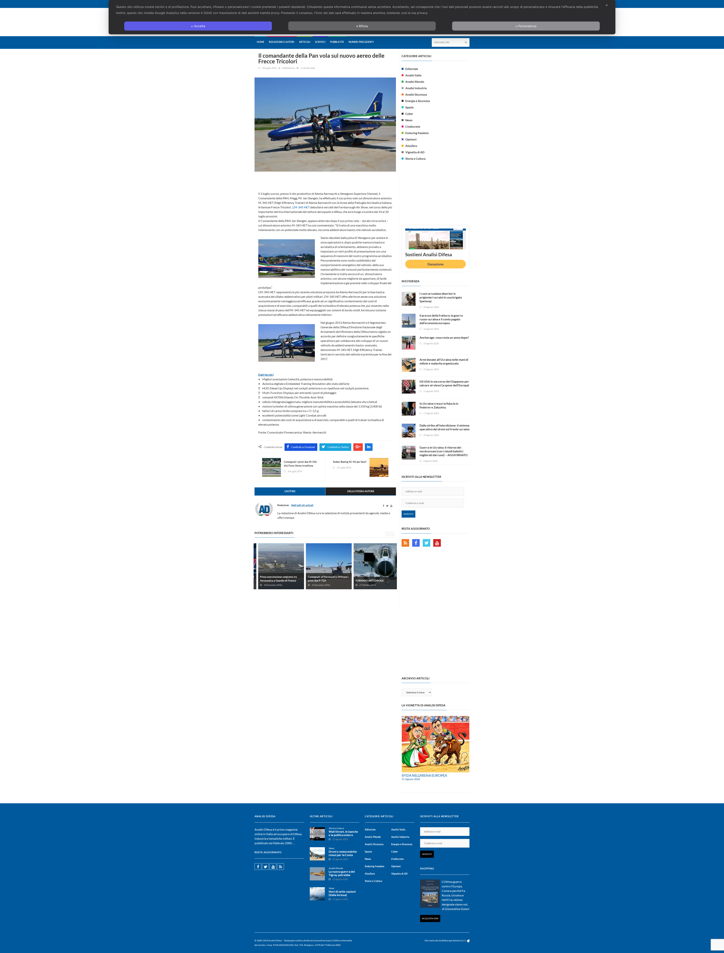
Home (260, 41)
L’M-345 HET (301, 207)
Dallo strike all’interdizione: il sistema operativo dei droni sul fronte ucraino (444, 427)
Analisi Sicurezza (416, 94)
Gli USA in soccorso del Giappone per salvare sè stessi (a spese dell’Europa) (444, 383)
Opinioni (410, 139)
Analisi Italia (309, 68)
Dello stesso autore (360, 491)
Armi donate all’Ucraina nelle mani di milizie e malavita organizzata (444, 361)
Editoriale (411, 69)
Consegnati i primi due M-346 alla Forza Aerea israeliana (300, 463)
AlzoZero (411, 145)
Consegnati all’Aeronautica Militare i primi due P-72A (324, 578)
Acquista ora (430, 918)
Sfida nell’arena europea (424, 775)
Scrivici (320, 41)
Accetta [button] (199, 26)
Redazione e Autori (281, 41)
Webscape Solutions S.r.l (454, 940)
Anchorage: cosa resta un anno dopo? (444, 337)
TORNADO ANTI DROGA (366, 580)
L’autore (290, 491)
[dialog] (362, 17)
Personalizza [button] (527, 26)
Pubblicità (337, 41)
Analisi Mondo (414, 81)
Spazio (409, 107)
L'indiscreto (412, 126)
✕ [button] (606, 5)
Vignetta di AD (414, 152)
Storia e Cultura (415, 158)
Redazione (289, 68)
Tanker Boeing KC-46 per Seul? (349, 461)
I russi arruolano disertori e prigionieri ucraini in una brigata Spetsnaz (441, 297)
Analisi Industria (416, 88)
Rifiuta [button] (363, 26)
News (409, 120)
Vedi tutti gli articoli (302, 505)
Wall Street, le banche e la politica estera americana (343, 835)
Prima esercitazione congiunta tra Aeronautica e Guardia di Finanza (274, 578)
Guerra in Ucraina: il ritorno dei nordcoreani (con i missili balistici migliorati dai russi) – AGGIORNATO (444, 451)
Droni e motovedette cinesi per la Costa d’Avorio (343, 855)
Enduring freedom (417, 133)
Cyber (409, 113)
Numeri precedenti (361, 41)
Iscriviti (408, 514)
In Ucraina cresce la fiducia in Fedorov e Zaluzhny (439, 405)
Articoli (304, 41)
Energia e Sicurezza (417, 101)
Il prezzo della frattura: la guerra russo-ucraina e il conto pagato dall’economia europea (441, 319)
